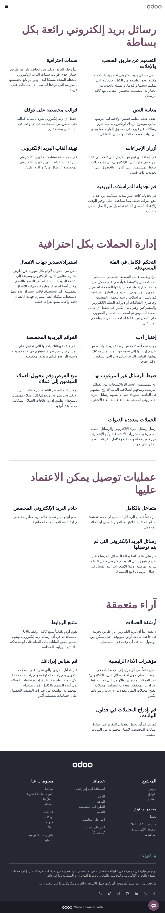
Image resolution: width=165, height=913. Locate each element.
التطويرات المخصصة (92, 806)
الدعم (101, 796)
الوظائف (48, 804)
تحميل (152, 816)
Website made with (88, 907)
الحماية (48, 840)
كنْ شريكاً (98, 832)
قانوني (49, 835)
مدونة (49, 822)
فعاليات (48, 812)
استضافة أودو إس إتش (90, 788)
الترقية (100, 801)
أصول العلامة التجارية (40, 794)
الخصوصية (34, 835)
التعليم (101, 812)
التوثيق (152, 794)
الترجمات (150, 834)
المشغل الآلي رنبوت (143, 829)
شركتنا (49, 788)
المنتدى (151, 799)
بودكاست (47, 817)
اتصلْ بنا (48, 799)
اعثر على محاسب (93, 819)
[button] (6, 6)
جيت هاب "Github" (143, 824)
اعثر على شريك (95, 827)
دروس (152, 788)
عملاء (50, 827)
